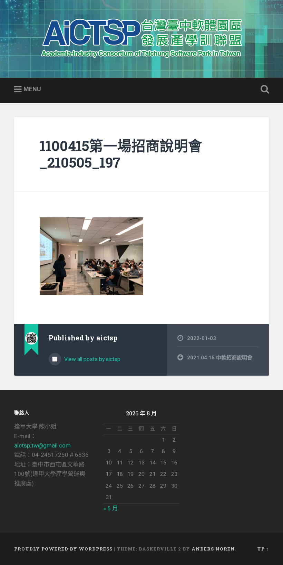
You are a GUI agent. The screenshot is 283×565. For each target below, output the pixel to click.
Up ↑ (263, 549)
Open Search (263, 89)
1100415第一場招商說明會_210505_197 (121, 154)
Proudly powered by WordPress (63, 549)
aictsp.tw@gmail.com (42, 445)
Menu (32, 89)
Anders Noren (213, 549)
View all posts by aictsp (91, 359)
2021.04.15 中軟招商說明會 (219, 358)
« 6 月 (110, 508)
